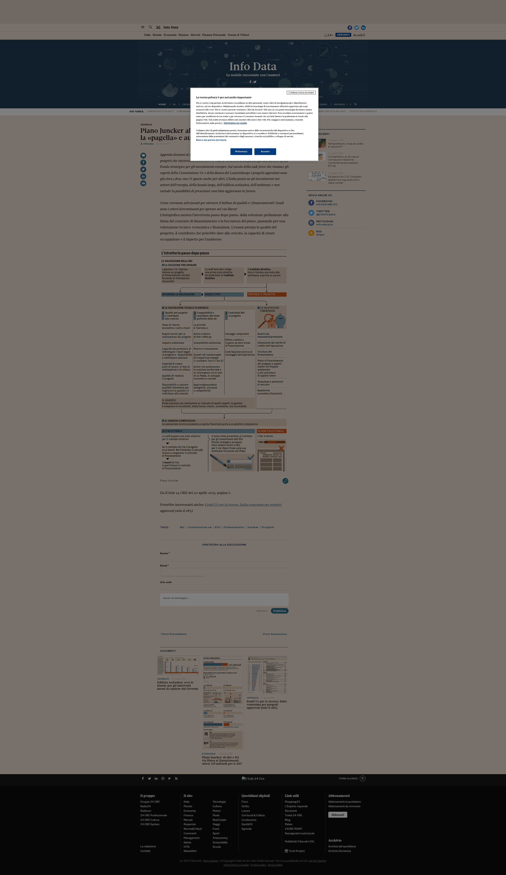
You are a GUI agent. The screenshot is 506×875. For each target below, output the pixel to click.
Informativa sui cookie (235, 123)
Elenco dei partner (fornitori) (211, 140)
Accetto (265, 151)
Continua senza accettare (301, 92)
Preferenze (241, 151)
